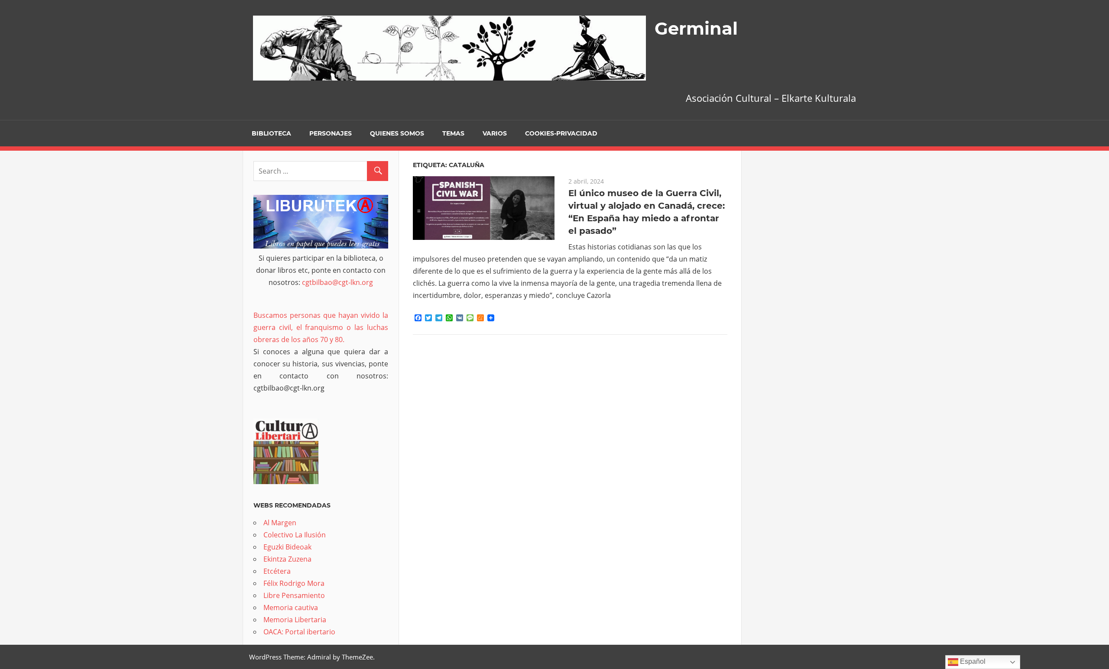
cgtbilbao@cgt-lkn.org (337, 282)
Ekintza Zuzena (287, 559)
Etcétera (277, 571)
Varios (495, 133)
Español (972, 661)
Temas (453, 133)
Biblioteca (271, 133)
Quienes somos (397, 133)
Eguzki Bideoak (287, 547)
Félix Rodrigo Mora (293, 583)
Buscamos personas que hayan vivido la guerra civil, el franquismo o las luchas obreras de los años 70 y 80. (320, 327)
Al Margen (279, 522)
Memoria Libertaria (294, 619)
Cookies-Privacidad (561, 133)
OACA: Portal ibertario (299, 632)
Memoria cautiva (290, 607)
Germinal (696, 28)
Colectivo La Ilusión (294, 535)
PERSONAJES (330, 133)
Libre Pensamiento (294, 595)
